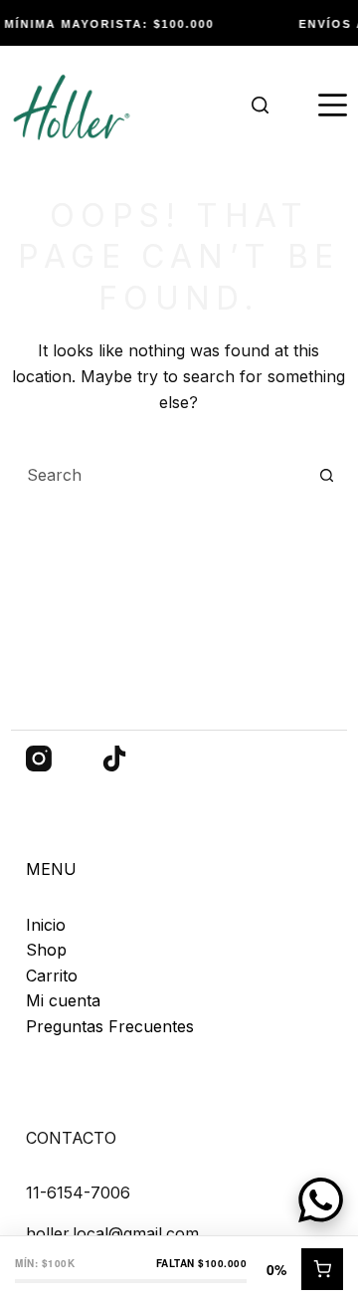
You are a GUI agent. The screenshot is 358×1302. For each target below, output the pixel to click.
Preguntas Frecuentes (110, 1026)
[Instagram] (39, 758)
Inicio (46, 925)
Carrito (52, 975)
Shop (46, 950)
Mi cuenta (63, 1000)
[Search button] (326, 475)
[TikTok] (114, 758)
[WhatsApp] (320, 1200)
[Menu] (332, 105)
